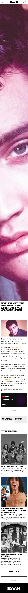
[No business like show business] (14, 537)
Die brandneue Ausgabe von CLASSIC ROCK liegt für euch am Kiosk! (13, 510)
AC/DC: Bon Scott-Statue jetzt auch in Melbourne (7, 419)
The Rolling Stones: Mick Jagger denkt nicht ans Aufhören (19, 420)
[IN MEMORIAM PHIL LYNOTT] (14, 449)
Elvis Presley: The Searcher (19, 347)
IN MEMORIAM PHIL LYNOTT (13, 467)
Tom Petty (11, 379)
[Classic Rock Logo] (14, 2)
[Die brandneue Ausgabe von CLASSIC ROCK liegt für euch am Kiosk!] (14, 492)
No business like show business (11, 555)
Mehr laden (14, 571)
